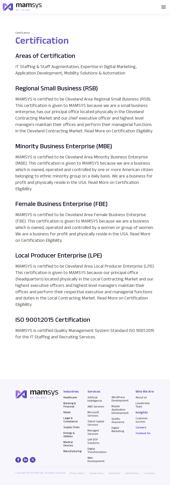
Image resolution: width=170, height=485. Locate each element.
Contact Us (143, 433)
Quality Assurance (118, 420)
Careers (141, 427)
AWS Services (95, 406)
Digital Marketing (118, 429)
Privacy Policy (77, 473)
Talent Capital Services (95, 423)
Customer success (142, 420)
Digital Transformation (97, 450)
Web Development (95, 459)
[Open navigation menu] (164, 7)
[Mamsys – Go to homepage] (22, 7)
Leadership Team (143, 404)
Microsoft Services (93, 414)
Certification (132, 473)
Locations (149, 473)
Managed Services (93, 432)
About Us (141, 397)
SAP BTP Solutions (93, 441)
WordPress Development (120, 398)
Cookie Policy (96, 473)
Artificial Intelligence (94, 399)
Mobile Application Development (120, 409)
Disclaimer (114, 473)
